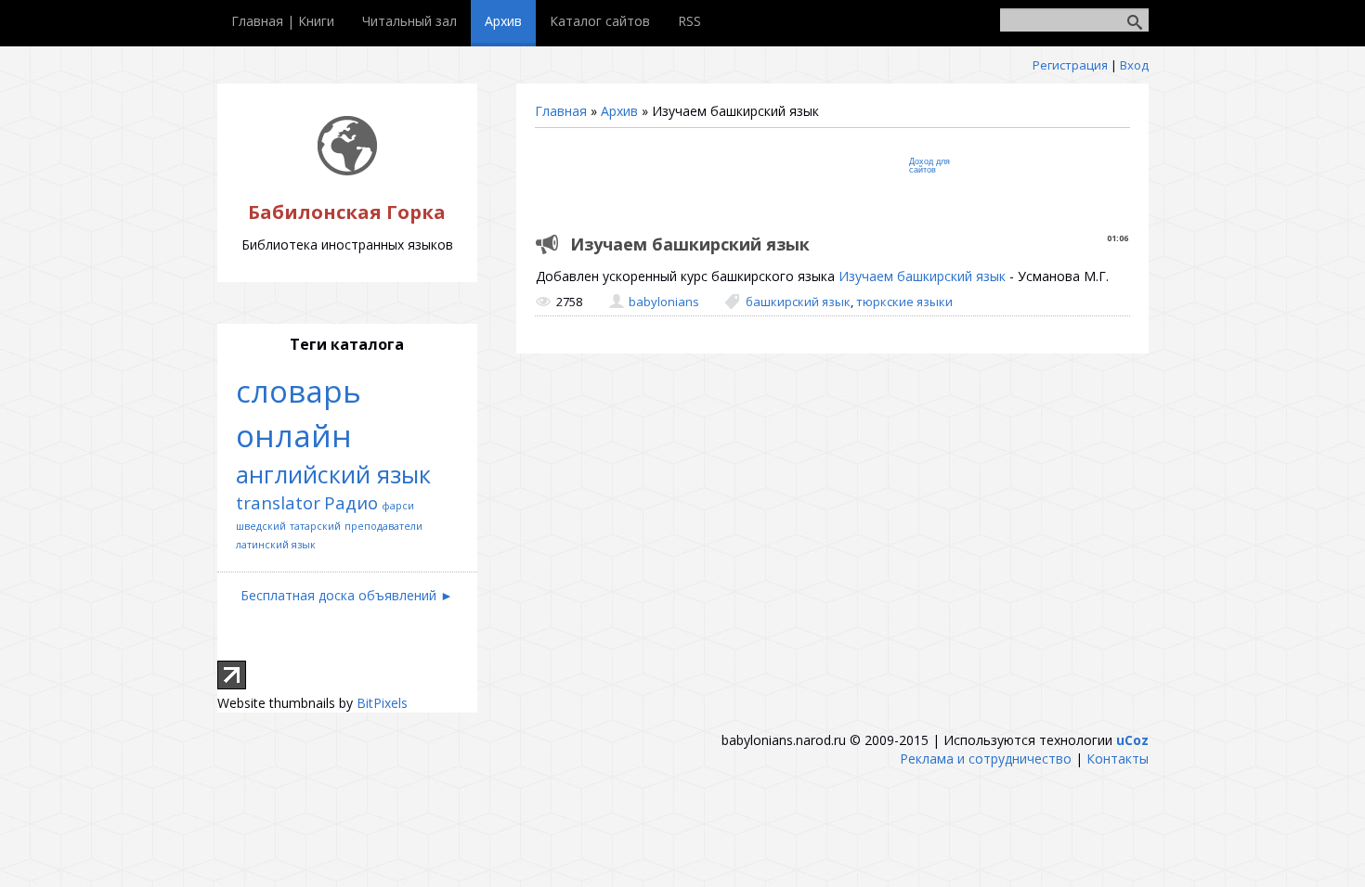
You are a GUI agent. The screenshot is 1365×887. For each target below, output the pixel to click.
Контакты (1117, 758)
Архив (619, 111)
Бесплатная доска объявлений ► (346, 595)
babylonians (664, 301)
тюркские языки (904, 301)
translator (278, 502)
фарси (398, 505)
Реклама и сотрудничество (986, 758)
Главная (561, 111)
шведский (261, 526)
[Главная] (347, 170)
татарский (315, 526)
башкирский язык (798, 301)
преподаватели (383, 526)
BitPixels (382, 703)
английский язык (333, 474)
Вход (1134, 65)
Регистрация (1070, 65)
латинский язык (276, 544)
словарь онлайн (298, 412)
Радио (351, 502)
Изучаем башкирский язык (922, 276)
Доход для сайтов (929, 165)
